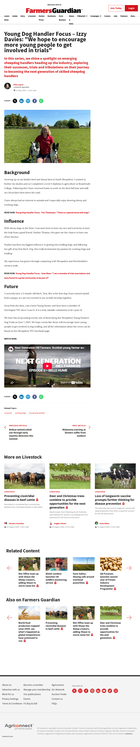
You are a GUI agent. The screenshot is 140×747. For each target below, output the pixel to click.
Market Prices (41, 18)
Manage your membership (37, 689)
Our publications (32, 694)
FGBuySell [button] (81, 16)
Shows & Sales (71, 20)
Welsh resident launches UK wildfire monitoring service (56, 578)
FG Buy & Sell (30, 703)
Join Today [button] (116, 8)
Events (27, 699)
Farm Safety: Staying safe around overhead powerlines (83, 578)
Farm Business (62, 18)
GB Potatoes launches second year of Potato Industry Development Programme (108, 581)
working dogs (20, 413)
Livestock (32, 16)
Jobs (115, 16)
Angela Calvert (60, 523)
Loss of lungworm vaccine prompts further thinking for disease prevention (114, 500)
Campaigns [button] (95, 16)
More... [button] (133, 16)
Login (131, 8)
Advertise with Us (54, 5)
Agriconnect (58, 685)
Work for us (8, 694)
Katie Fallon (104, 523)
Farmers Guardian (16, 523)
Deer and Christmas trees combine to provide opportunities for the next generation (67, 502)
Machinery (52, 16)
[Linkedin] (98, 691)
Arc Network (58, 689)
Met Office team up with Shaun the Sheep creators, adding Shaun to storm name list (28, 579)
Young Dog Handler (37, 413)
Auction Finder (59, 694)
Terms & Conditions (12, 703)
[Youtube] (104, 691)
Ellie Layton (18, 84)
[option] (29, 572)
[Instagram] (92, 691)
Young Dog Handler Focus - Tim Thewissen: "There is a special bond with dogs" (53, 212)
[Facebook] (86, 691)
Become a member (33, 685)
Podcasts (124, 16)
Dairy (23, 16)
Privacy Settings (10, 699)
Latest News (6, 18)
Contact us (57, 699)
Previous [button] (9, 568)
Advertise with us (11, 689)
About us (6, 685)
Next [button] (129, 568)
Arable (15, 16)
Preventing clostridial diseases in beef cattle (19, 498)
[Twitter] (74, 691)
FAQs (54, 703)
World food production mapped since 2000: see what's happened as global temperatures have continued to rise (29, 632)
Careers (107, 16)
